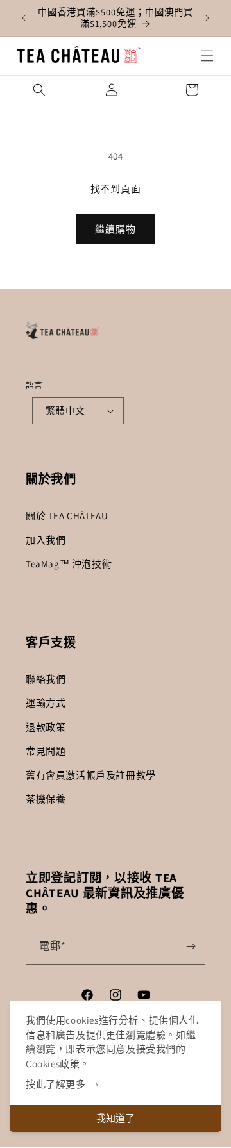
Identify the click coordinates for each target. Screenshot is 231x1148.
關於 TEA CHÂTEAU (67, 516)
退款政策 (45, 727)
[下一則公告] (207, 18)
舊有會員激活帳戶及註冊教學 (91, 775)
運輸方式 (45, 703)
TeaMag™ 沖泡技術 (69, 564)
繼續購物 (115, 229)
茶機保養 (45, 799)
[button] (207, 56)
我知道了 (115, 1118)
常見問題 (45, 751)
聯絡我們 (45, 679)
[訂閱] (190, 947)
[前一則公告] (24, 18)
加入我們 (45, 540)
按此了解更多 (56, 1084)
